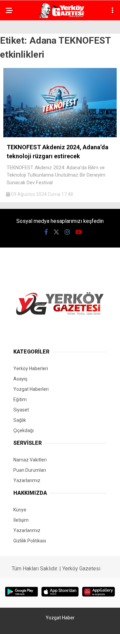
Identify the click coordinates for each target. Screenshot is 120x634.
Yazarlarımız (26, 480)
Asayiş (20, 378)
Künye (19, 509)
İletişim (21, 520)
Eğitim (20, 399)
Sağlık (19, 420)
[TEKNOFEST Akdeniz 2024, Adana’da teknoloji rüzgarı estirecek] (60, 135)
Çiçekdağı (23, 430)
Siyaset (21, 409)
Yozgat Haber (60, 617)
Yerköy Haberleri (30, 368)
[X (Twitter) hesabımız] (56, 232)
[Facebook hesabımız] (46, 232)
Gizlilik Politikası (29, 540)
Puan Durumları (29, 470)
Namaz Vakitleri (30, 459)
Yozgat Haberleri (31, 389)
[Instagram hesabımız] (67, 232)
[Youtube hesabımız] (78, 232)
